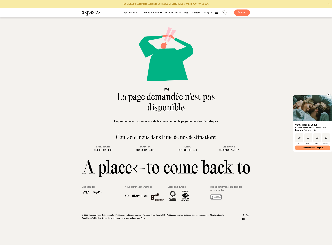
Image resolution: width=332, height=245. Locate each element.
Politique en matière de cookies (128, 215)
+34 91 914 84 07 (145, 150)
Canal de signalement (111, 218)
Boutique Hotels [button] (164, 20)
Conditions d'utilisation (91, 218)
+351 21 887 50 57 (229, 150)
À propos (196, 12)
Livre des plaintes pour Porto (133, 218)
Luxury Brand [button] (164, 26)
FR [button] (205, 12)
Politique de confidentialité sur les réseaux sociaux (188, 215)
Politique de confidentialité (154, 215)
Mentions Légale (217, 215)
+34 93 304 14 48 (103, 150)
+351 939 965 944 (187, 150)
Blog (186, 12)
